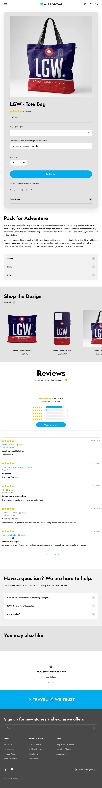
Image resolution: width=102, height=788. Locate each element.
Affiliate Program (36, 749)
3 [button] (51, 554)
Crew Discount (35, 744)
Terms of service (10, 758)
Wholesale (33, 753)
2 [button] (47, 554)
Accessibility (61, 753)
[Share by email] (31, 190)
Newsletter (33, 758)
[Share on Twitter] (22, 190)
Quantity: (14, 156)
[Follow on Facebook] (5, 769)
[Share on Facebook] (18, 190)
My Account (9, 749)
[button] (16, 111)
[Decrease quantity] (13, 163)
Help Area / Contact (65, 744)
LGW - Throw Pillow (22, 350)
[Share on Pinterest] (26, 190)
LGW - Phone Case (62, 350)
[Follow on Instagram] (12, 769)
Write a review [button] (51, 424)
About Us (8, 744)
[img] (8, 441)
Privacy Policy (10, 753)
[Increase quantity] (23, 163)
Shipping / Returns (64, 749)
